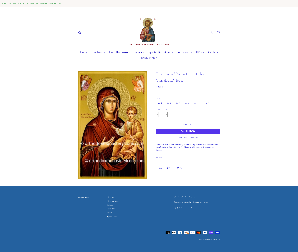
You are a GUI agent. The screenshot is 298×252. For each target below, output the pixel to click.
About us (110, 197)
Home (83, 52)
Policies (110, 205)
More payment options (188, 137)
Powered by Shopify (83, 197)
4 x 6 (169, 103)
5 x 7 (178, 103)
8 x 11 (196, 103)
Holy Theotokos (119, 52)
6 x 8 (187, 103)
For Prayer (183, 52)
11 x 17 (206, 103)
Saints (139, 52)
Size (158, 98)
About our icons (113, 201)
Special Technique (160, 52)
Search (109, 213)
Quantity (161, 110)
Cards (212, 52)
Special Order (112, 217)
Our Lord (97, 52)
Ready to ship (149, 57)
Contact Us (111, 209)
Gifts (199, 52)
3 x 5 (160, 103)
